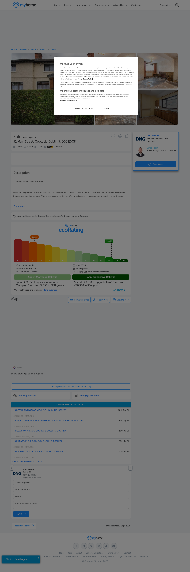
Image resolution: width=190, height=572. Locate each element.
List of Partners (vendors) (68, 100)
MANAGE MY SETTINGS (83, 109)
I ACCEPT (106, 109)
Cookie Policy (87, 79)
